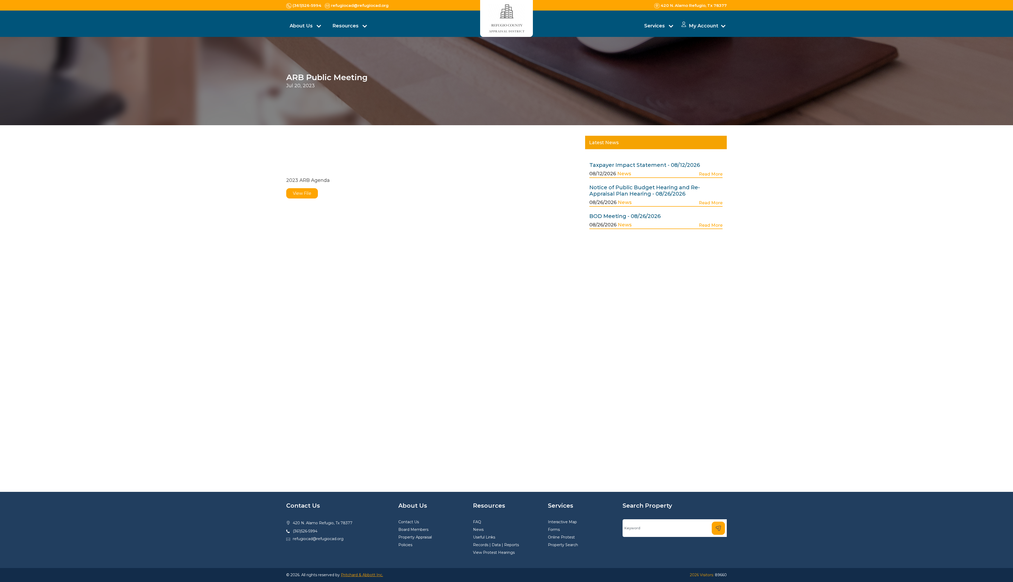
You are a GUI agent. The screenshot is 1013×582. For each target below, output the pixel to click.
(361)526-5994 (305, 531)
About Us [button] (302, 26)
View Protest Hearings (494, 552)
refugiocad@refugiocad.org (318, 538)
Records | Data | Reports (496, 544)
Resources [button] (346, 26)
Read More (711, 174)
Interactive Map (562, 522)
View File (302, 193)
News (624, 174)
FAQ (477, 522)
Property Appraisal (415, 537)
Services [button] (655, 26)
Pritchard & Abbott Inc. (362, 575)
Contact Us (408, 522)
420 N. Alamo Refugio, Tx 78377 (322, 523)
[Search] (718, 528)
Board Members (413, 529)
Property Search (563, 544)
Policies (405, 544)
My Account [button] (703, 26)
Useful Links (484, 537)
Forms (554, 529)
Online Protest (561, 537)
